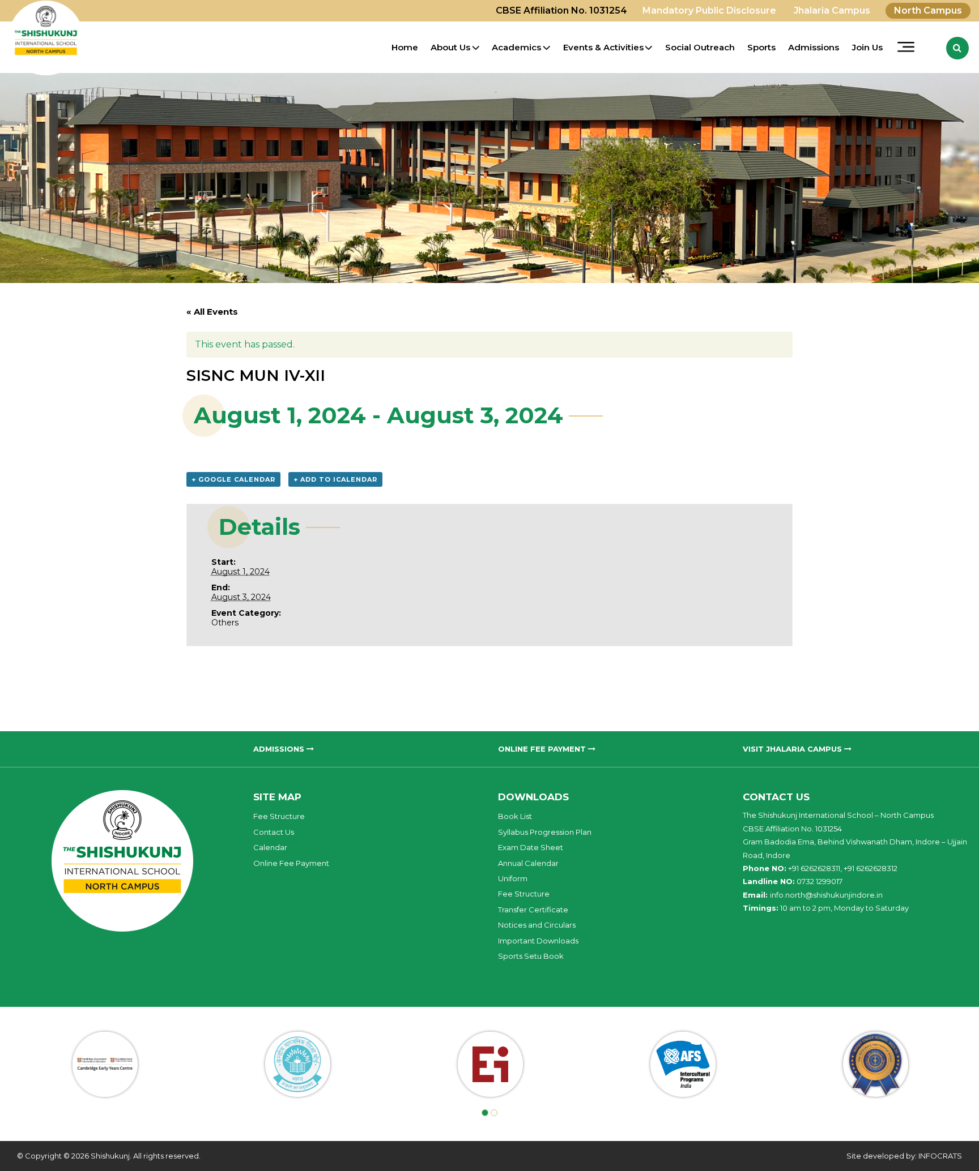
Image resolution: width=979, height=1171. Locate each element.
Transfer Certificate (533, 909)
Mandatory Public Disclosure (709, 10)
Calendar (270, 847)
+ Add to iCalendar (335, 479)
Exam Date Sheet (530, 847)
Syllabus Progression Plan (544, 832)
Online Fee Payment (291, 863)
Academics (516, 47)
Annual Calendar (528, 863)
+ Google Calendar (233, 479)
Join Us (867, 47)
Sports (761, 47)
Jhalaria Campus (832, 10)
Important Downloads (538, 940)
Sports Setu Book (531, 955)
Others (225, 622)
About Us (450, 47)
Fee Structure (279, 816)
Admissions (813, 47)
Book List (515, 816)
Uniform (512, 878)
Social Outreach (700, 47)
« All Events (212, 311)
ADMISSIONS (280, 748)
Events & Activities (603, 47)
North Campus (928, 10)
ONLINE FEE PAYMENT (543, 748)
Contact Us (273, 832)
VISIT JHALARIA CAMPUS (793, 748)
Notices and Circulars (537, 924)
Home (404, 47)
